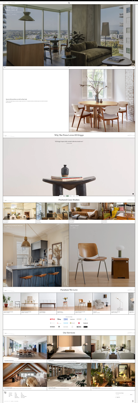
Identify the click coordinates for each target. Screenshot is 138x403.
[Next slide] (133, 67)
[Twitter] (117, 397)
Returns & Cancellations (24, 396)
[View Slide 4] (70, 196)
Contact (22, 394)
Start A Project (14, 14)
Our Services (8, 14)
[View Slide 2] (64, 196)
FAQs (9, 396)
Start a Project (10, 395)
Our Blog (16, 395)
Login (134, 0)
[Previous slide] (5, 67)
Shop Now (74, 227)
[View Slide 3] (67, 196)
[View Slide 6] (77, 196)
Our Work (16, 394)
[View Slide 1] (61, 196)
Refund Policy (22, 395)
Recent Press (16, 396)
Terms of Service (23, 397)
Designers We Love (17, 397)
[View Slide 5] (74, 196)
